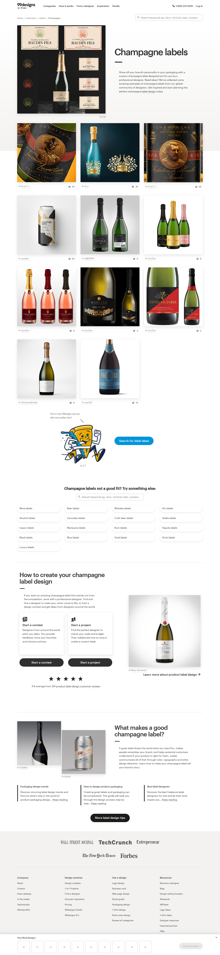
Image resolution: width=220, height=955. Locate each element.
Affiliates (164, 904)
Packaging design (121, 904)
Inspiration (103, 5)
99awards (165, 899)
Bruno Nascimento (139, 670)
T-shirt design (119, 909)
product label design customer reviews (78, 686)
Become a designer (169, 883)
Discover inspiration (74, 899)
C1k (104, 116)
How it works (66, 5)
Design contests (73, 883)
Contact (21, 888)
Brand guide (118, 899)
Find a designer (85, 5)
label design (149, 91)
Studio (116, 5)
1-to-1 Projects (72, 888)
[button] (216, 937)
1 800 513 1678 (184, 5)
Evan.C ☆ (25, 186)
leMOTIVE (89, 258)
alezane (67, 776)
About (20, 883)
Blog (162, 888)
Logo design (118, 883)
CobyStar (24, 767)
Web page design (121, 893)
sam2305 (88, 402)
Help (162, 931)
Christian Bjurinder (29, 402)
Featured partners (168, 925)
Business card (119, 888)
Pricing (68, 904)
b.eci (87, 186)
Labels (42, 18)
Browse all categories (122, 920)
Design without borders (171, 893)
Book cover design (121, 915)
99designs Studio (73, 909)
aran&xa (25, 258)
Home (20, 18)
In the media (23, 899)
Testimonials (23, 904)
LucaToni (152, 258)
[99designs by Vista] (26, 6)
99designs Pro (72, 915)
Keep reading (60, 799)
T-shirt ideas (166, 915)
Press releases (24, 893)
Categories (49, 5)
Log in (199, 5)
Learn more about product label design (170, 674)
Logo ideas (165, 909)
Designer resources (169, 920)
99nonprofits (23, 909)
